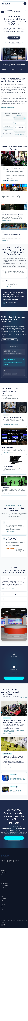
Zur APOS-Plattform (8, 339)
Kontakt (2, 876)
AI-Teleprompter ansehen (7, 472)
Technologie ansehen (6, 240)
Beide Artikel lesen (9, 275)
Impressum (24, 920)
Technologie (3, 872)
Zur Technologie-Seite (7, 107)
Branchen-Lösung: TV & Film (8, 588)
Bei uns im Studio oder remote (13, 678)
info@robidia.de (4, 914)
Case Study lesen (6, 733)
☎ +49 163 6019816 (13, 842)
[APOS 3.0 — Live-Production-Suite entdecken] (14, 12)
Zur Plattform (4, 200)
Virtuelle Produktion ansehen (7, 493)
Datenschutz (3, 922)
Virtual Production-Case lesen (16, 792)
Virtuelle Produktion (5, 889)
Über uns (3, 874)
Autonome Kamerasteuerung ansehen (11, 424)
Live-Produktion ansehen (7, 452)
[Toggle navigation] (25, 3)
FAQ (2, 900)
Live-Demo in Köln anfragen (13, 837)
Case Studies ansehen (13, 180)
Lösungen (3, 870)
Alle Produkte (22, 400)
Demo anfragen (14, 37)
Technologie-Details (6, 220)
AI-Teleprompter (4, 883)
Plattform (3, 868)
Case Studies (3, 898)
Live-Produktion (4, 887)
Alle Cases (23, 697)
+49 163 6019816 (4, 911)
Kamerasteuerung (4, 885)
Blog (2, 896)
